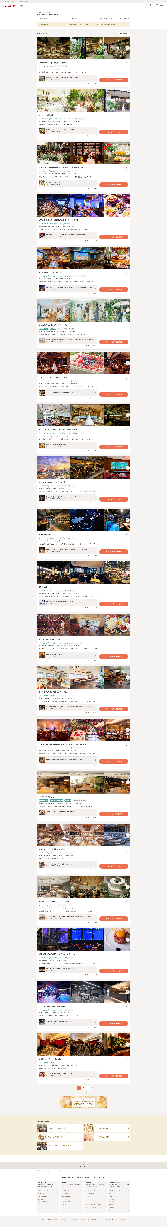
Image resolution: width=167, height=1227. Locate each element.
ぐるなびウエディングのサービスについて (107, 1219)
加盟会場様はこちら (84, 1219)
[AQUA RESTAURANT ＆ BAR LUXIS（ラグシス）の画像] (83, 939)
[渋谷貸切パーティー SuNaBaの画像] (83, 1044)
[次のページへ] (92, 1088)
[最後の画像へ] (128, 48)
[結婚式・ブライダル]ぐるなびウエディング (46, 1171)
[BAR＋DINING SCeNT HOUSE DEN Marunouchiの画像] (83, 415)
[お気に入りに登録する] (126, 63)
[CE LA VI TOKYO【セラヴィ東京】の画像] (83, 467)
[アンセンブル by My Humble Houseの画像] (83, 363)
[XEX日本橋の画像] (83, 572)
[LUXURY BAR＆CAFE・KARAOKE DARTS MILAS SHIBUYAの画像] (83, 730)
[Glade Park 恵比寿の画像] (83, 100)
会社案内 (43, 1219)
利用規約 (49, 1219)
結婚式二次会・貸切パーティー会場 (66, 1171)
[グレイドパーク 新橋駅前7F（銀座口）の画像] (83, 835)
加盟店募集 (93, 1219)
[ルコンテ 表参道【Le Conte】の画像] (83, 625)
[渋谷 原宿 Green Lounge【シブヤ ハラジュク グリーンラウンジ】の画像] (83, 153)
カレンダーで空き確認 (115, 79)
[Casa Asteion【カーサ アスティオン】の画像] (83, 48)
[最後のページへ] (96, 1088)
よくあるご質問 (122, 1219)
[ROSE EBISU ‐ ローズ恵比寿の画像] (83, 258)
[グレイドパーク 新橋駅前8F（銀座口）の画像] (83, 992)
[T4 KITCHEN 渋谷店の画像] (83, 782)
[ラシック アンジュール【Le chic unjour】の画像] (83, 887)
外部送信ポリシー (74, 1219)
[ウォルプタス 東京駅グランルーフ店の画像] (83, 677)
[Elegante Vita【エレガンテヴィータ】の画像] (83, 310)
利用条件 (54, 1219)
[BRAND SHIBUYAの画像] (83, 520)
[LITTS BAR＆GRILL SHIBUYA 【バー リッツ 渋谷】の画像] (83, 205)
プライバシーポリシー (63, 1219)
